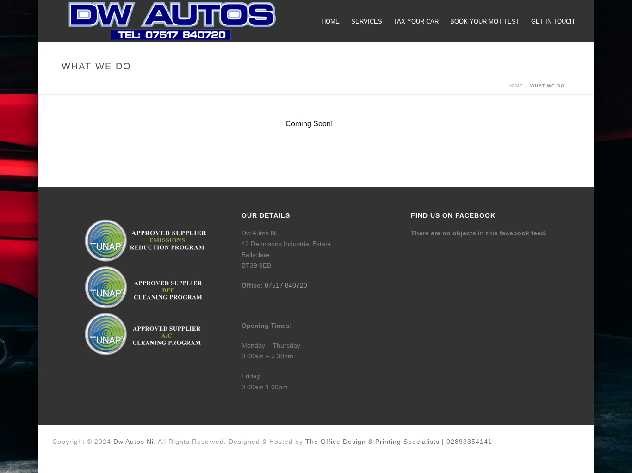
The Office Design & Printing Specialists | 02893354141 (398, 441)
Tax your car (416, 21)
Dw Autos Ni (133, 441)
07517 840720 (286, 285)
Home (331, 21)
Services (366, 21)
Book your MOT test (485, 21)
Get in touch (552, 21)
